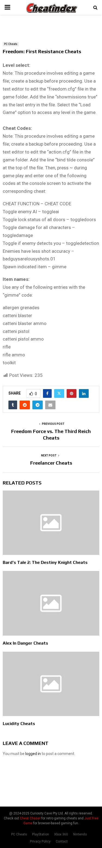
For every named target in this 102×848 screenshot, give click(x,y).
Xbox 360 (61, 834)
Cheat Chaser (30, 818)
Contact (62, 841)
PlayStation (40, 834)
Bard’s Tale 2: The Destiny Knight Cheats (45, 562)
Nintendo (80, 834)
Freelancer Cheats (51, 463)
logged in (33, 753)
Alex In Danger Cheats (25, 643)
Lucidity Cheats (19, 723)
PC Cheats (10, 44)
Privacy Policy (40, 841)
